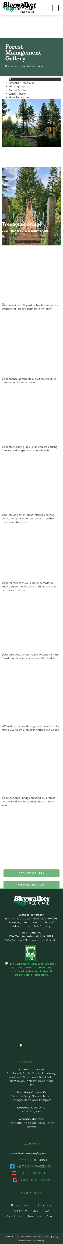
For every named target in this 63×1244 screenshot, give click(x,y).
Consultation (14, 1216)
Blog (35, 1210)
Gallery (18, 1210)
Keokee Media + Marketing (31, 1240)
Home (15, 1205)
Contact (52, 1216)
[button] (55, 8)
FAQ (46, 1210)
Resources (34, 1216)
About (28, 1205)
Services (42, 1205)
